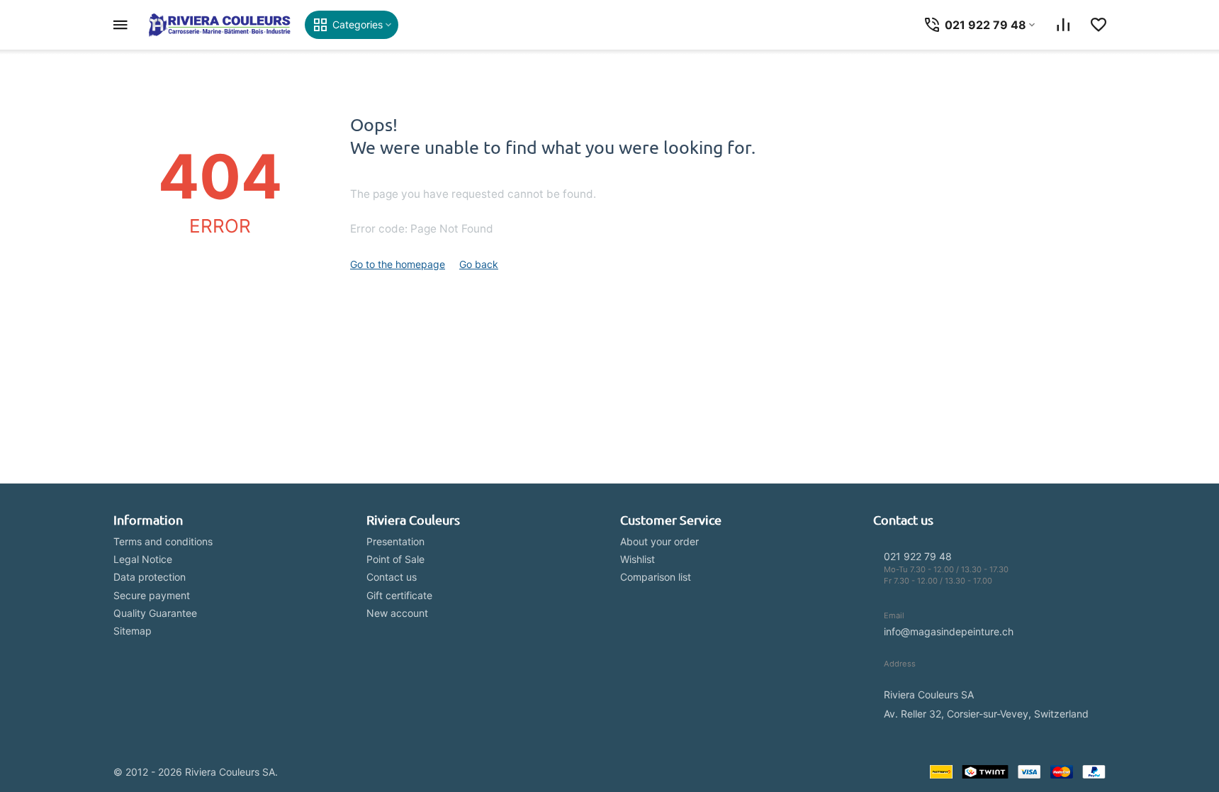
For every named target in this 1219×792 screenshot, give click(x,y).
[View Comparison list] (1063, 25)
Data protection (149, 577)
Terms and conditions (163, 541)
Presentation (395, 541)
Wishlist (637, 559)
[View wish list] (1098, 25)
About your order (659, 541)
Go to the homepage (397, 264)
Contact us (391, 577)
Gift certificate (399, 595)
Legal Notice (142, 559)
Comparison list (655, 577)
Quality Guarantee (155, 613)
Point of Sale (395, 559)
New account (397, 613)
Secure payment (151, 595)
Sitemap (132, 631)
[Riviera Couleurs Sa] (220, 25)
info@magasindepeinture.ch (948, 631)
